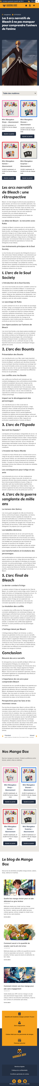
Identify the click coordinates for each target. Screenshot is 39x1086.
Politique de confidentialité (19, 1070)
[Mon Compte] (30, 5)
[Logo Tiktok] (25, 1081)
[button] (34, 5)
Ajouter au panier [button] (9, 134)
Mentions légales (19, 1066)
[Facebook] (14, 1081)
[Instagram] (19, 1081)
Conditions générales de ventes (19, 1074)
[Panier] (26, 5)
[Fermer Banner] (37, 1)
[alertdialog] (19, 1)
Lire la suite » (7, 917)
